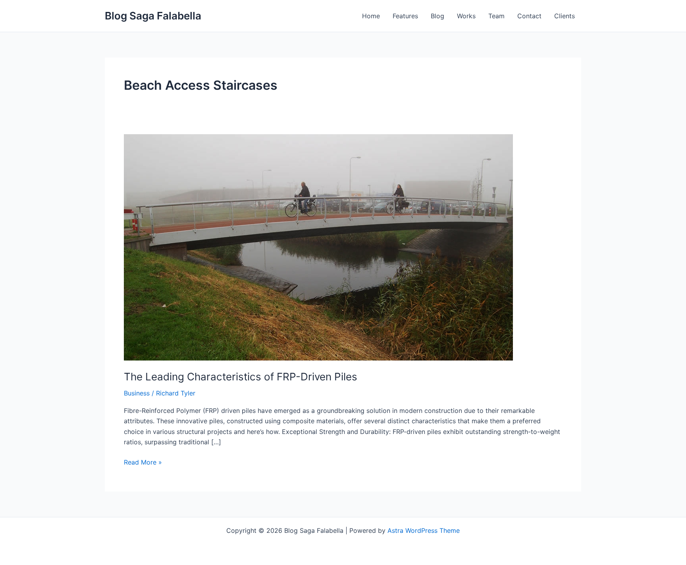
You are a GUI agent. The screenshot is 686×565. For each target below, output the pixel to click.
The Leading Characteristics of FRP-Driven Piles (240, 376)
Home (371, 16)
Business (137, 393)
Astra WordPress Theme (423, 530)
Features (405, 16)
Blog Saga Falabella (153, 16)
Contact (529, 16)
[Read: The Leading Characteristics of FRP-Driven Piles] (318, 247)
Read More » (143, 461)
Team (496, 16)
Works (466, 16)
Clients (564, 16)
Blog (437, 16)
